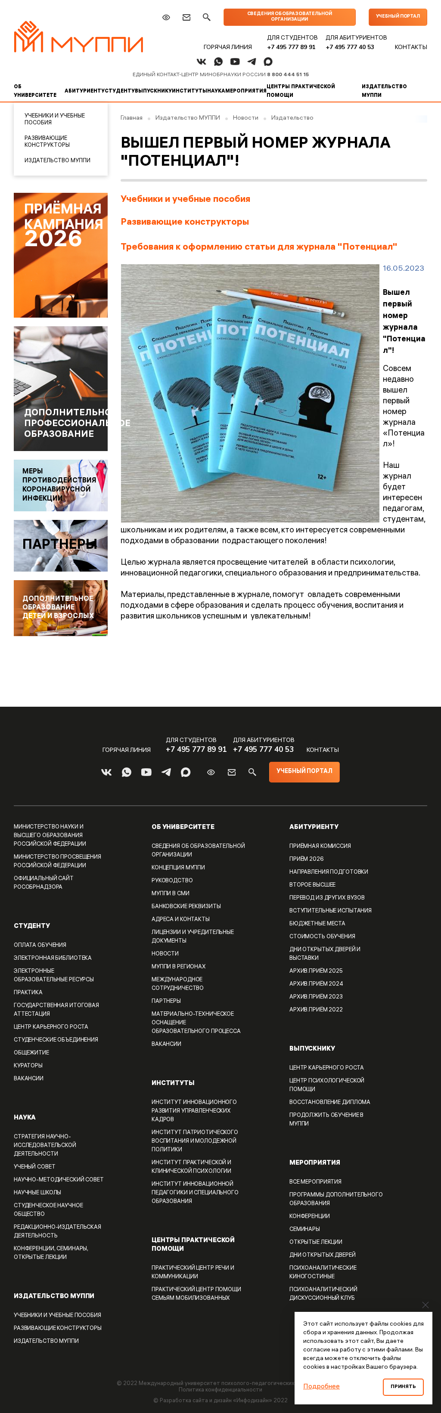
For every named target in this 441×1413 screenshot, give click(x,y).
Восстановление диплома (329, 1103)
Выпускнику (153, 91)
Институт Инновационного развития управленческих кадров (194, 1111)
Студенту (120, 91)
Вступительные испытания (330, 911)
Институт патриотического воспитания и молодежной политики (195, 1141)
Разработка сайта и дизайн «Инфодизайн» (216, 1401)
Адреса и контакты (181, 920)
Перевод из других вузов (327, 898)
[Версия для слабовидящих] (166, 17)
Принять (403, 1387)
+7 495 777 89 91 (291, 47)
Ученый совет (34, 1167)
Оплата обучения (40, 946)
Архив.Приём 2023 (316, 997)
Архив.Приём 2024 (316, 984)
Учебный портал (398, 16)
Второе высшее (312, 885)
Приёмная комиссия (320, 847)
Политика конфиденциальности (220, 1390)
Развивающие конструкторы (47, 142)
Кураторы (28, 1066)
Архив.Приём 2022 (316, 1010)
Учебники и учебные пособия (55, 120)
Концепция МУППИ (178, 868)
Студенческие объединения (56, 1040)
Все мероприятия (315, 1182)
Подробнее (321, 1387)
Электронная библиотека (53, 959)
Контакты (411, 48)
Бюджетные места (317, 924)
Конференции (309, 1217)
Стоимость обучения (322, 937)
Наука (216, 91)
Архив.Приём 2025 (316, 971)
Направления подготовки (328, 872)
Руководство (172, 881)
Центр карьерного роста (51, 1027)
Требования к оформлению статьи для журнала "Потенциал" (259, 248)
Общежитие (31, 1053)
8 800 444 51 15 (288, 75)
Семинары (304, 1230)
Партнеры (166, 1002)
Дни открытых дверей (322, 1255)
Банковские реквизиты (186, 907)
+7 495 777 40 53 (350, 47)
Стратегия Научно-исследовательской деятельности (45, 1146)
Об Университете (35, 91)
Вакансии (166, 1045)
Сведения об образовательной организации (289, 17)
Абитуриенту (85, 91)
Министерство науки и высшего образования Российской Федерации (50, 836)
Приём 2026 (306, 860)
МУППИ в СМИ (170, 894)
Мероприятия (246, 91)
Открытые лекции (315, 1243)
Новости (165, 954)
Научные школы (37, 1193)
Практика (28, 993)
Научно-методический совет (59, 1180)
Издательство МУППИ (384, 91)
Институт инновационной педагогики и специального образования (195, 1193)
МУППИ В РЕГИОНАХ (179, 967)
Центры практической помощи (301, 91)
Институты (189, 91)
